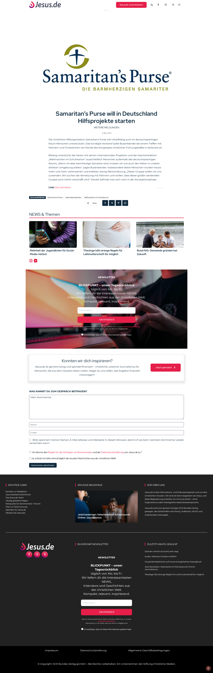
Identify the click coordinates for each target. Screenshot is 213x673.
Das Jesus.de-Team (15, 497)
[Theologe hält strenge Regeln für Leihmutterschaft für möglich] (106, 234)
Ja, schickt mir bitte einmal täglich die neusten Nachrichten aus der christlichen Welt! (73, 458)
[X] (173, 5)
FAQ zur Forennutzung (16, 507)
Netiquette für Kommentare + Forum (23, 504)
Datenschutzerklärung (112, 452)
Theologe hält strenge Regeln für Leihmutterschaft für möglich (102, 252)
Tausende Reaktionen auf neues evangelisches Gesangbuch (173, 561)
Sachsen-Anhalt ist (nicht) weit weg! (161, 551)
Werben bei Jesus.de (15, 513)
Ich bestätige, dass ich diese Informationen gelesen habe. (107, 335)
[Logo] (37, 546)
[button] (152, 5)
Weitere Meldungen (106, 127)
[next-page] (35, 261)
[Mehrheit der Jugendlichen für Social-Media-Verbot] (53, 234)
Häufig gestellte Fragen (17, 500)
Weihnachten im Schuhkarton (96, 197)
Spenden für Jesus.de (16, 510)
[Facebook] (158, 5)
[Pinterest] (118, 203)
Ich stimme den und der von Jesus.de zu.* (87, 452)
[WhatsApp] (125, 203)
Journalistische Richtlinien (18, 494)
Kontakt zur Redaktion (16, 491)
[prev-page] (31, 261)
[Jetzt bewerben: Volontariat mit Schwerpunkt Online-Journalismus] (106, 510)
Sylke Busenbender (73, 197)
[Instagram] (166, 5)
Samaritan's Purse (55, 197)
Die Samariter (63, 187)
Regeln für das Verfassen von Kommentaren (70, 452)
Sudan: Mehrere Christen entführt (160, 556)
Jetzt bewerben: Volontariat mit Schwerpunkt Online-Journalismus (104, 516)
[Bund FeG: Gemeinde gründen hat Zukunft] (160, 234)
